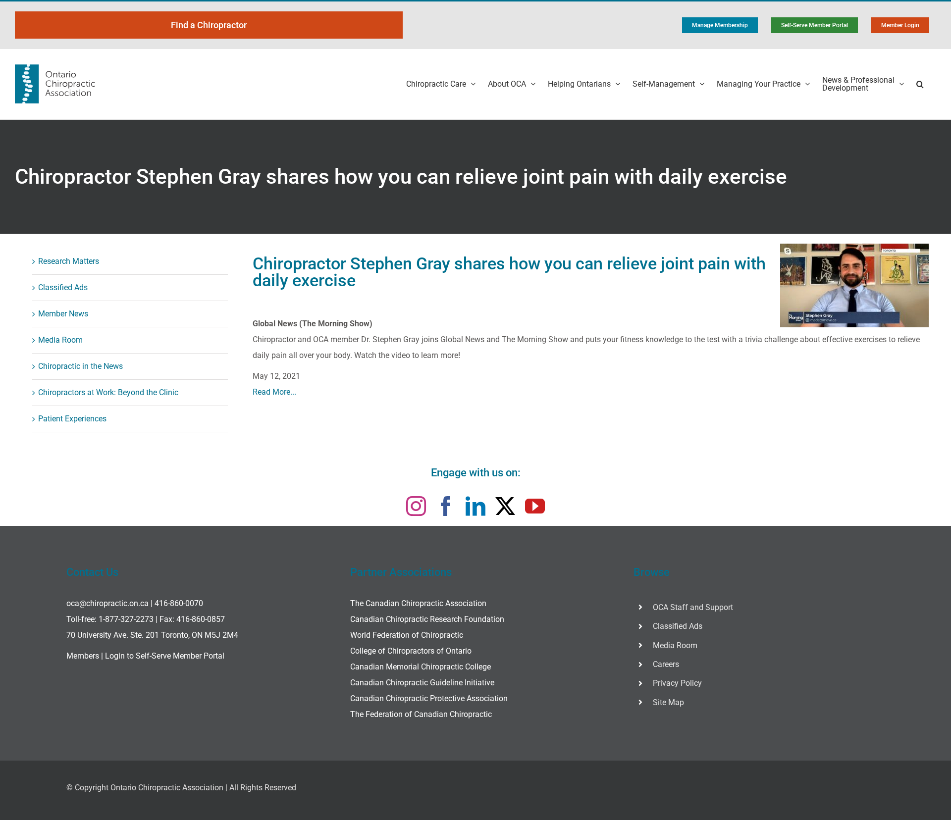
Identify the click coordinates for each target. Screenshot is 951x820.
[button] (920, 84)
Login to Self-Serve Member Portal (164, 656)
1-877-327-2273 (126, 619)
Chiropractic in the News (80, 366)
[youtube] (535, 506)
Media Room (60, 340)
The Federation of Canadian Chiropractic (421, 714)
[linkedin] (475, 506)
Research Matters (68, 261)
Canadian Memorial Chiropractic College (420, 666)
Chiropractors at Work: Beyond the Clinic (108, 392)
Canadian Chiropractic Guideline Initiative (422, 682)
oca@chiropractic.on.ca (107, 603)
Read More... (274, 392)
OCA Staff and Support (693, 607)
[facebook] (446, 506)
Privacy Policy (677, 683)
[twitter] (505, 506)
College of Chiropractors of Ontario (411, 651)
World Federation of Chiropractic (406, 635)
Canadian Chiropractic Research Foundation (427, 619)
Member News (63, 313)
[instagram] (416, 506)
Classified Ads (63, 287)
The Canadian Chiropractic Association (418, 603)
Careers (666, 664)
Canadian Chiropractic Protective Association (429, 698)
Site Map (668, 702)
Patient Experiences (72, 418)
